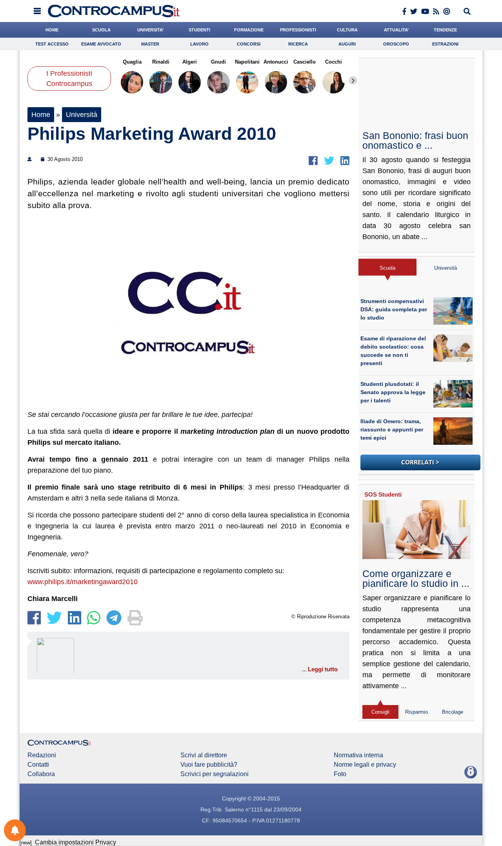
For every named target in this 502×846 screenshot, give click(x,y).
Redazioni (41, 755)
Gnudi (218, 62)
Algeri (189, 62)
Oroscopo (396, 44)
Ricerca (298, 44)
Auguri (347, 44)
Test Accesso (52, 44)
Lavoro (199, 44)
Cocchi (333, 62)
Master (150, 44)
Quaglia (132, 62)
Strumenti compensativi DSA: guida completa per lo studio (393, 309)
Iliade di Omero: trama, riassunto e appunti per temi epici (391, 429)
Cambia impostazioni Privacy (75, 842)
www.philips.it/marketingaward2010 (82, 582)
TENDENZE (445, 29)
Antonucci (276, 62)
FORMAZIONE (249, 29)
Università (81, 115)
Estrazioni (445, 44)
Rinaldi (160, 62)
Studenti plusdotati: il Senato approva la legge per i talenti (393, 392)
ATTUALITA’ (396, 29)
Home (40, 115)
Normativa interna (358, 755)
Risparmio (416, 712)
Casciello (304, 62)
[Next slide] (353, 80)
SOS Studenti (383, 494)
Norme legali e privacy (365, 765)
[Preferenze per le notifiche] (15, 830)
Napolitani (247, 62)
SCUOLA (101, 29)
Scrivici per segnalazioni (214, 774)
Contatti (38, 765)
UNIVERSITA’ (150, 29)
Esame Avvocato (101, 44)
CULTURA (347, 29)
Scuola (387, 268)
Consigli (380, 712)
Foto (340, 774)
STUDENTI (199, 29)
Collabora (41, 774)
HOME (51, 29)
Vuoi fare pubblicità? (208, 765)
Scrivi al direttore (203, 755)
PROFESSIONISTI (298, 29)
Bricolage (452, 712)
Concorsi (248, 44)
